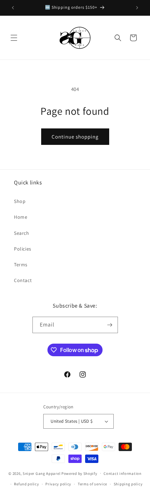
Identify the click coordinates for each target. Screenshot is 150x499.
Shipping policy (128, 484)
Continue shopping (75, 136)
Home (20, 217)
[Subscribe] (110, 325)
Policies (22, 249)
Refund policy (26, 484)
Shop (19, 201)
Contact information (122, 473)
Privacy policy (58, 484)
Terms (21, 264)
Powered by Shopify (79, 473)
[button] (14, 37)
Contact (23, 280)
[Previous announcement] (13, 7)
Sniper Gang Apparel (41, 473)
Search (21, 233)
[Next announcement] (137, 7)
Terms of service (92, 484)
